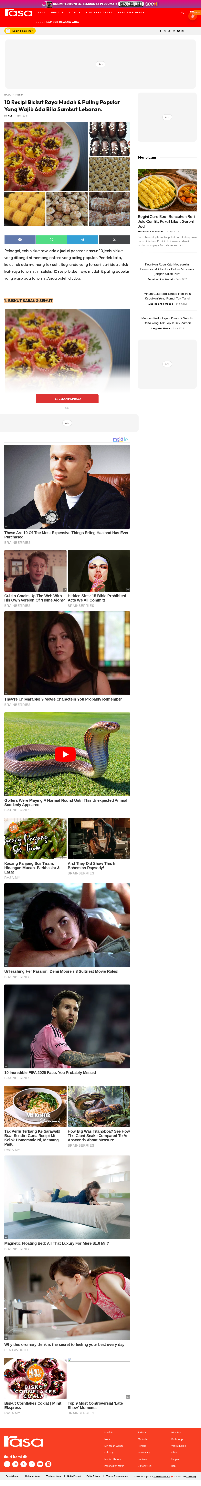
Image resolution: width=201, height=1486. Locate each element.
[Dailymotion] (183, 31)
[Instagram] (165, 31)
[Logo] (18, 12)
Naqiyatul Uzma (160, 328)
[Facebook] (160, 31)
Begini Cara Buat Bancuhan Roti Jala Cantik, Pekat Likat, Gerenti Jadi (166, 221)
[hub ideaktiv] (192, 11)
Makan (19, 94)
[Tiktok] (174, 31)
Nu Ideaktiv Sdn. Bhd (162, 1477)
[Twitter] (169, 31)
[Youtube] (178, 31)
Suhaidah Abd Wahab (150, 231)
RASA (7, 94)
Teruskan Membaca (67, 398)
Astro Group (191, 1477)
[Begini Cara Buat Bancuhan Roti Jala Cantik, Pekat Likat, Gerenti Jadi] (167, 190)
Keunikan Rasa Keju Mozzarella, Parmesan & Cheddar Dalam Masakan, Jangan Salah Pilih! (167, 269)
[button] (182, 12)
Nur (10, 115)
